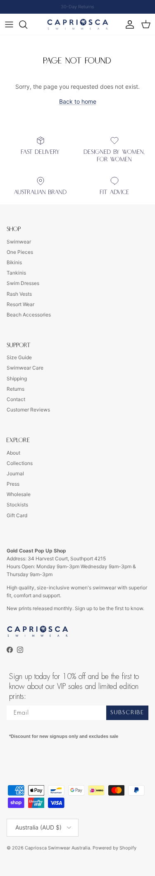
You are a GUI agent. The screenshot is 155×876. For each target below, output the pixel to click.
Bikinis (14, 262)
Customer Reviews (28, 409)
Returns (15, 389)
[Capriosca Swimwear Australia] (78, 24)
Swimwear (19, 241)
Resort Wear (20, 304)
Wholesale (19, 494)
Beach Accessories (29, 314)
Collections (20, 463)
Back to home (77, 101)
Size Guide (19, 357)
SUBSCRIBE (127, 712)
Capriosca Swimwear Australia (57, 848)
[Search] (27, 24)
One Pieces (20, 252)
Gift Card (17, 515)
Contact (16, 399)
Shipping (17, 378)
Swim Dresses (23, 283)
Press (13, 484)
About (13, 453)
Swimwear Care (25, 368)
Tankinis (16, 273)
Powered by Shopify (114, 848)
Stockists (17, 504)
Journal (15, 473)
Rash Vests (19, 294)
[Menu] (9, 24)
